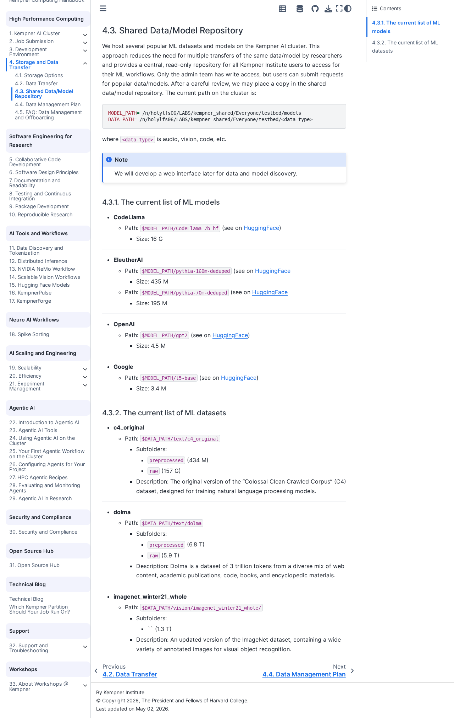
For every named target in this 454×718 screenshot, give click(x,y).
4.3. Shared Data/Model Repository (44, 93)
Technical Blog (26, 598)
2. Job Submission (31, 41)
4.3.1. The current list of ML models (406, 27)
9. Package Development (39, 206)
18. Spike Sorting (29, 334)
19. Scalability (25, 368)
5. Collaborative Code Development (35, 161)
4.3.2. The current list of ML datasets (405, 46)
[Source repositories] (315, 9)
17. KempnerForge (30, 301)
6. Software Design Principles (44, 172)
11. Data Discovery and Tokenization (36, 250)
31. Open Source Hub (34, 565)
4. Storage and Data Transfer (33, 64)
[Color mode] (347, 8)
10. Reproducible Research (41, 214)
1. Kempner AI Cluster (34, 33)
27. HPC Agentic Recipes (38, 477)
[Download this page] (328, 9)
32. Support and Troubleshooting (28, 647)
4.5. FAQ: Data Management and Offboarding (48, 114)
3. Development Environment (28, 51)
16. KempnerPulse (30, 293)
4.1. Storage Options (39, 75)
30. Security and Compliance (43, 532)
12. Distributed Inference (38, 261)
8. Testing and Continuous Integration (40, 195)
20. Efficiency (25, 375)
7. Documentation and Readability (35, 182)
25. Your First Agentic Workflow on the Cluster (47, 453)
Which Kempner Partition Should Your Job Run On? (39, 609)
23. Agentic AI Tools (33, 430)
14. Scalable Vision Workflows (45, 277)
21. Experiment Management (26, 386)
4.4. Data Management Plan (48, 104)
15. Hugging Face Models (39, 285)
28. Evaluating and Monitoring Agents (44, 487)
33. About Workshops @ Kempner (38, 686)
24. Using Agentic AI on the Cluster (42, 440)
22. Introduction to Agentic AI (44, 422)
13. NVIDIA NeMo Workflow (42, 269)
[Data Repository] (282, 8)
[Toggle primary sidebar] (103, 8)
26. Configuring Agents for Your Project (47, 466)
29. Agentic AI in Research (40, 498)
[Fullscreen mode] (339, 8)
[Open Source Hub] (300, 8)
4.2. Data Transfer (36, 83)
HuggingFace (261, 227)
